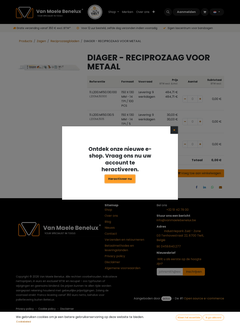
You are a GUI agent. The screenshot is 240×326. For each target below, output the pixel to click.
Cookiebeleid (23, 321)
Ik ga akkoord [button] (213, 317)
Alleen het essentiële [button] (189, 317)
